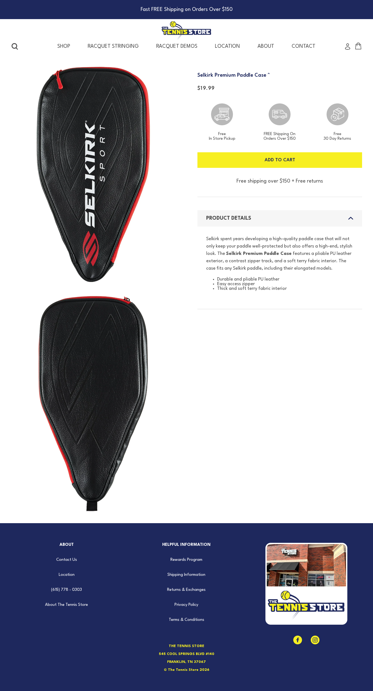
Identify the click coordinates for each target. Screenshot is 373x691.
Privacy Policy (186, 605)
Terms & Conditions (186, 620)
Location (67, 575)
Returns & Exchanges (186, 590)
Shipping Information (186, 575)
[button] (15, 46)
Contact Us (66, 560)
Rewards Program (186, 560)
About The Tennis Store (66, 605)
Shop (63, 46)
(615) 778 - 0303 (66, 590)
